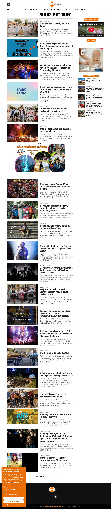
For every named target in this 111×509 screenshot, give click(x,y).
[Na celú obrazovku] (102, 35)
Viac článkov (40, 476)
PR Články (46, 9)
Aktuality (28, 9)
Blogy (53, 9)
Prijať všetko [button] (13, 498)
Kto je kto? (68, 9)
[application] (91, 29)
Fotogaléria (37, 9)
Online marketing (56, 506)
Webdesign (48, 506)
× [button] (24, 468)
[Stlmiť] (99, 35)
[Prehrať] (80, 35)
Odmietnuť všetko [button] (14, 501)
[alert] (14, 487)
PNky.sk (76, 9)
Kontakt (83, 9)
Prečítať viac (15, 484)
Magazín (59, 9)
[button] (13, 504)
